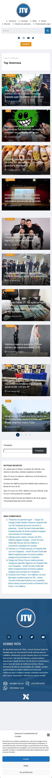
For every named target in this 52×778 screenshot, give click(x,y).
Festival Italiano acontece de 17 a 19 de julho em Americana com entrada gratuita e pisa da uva (24, 162)
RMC (8, 111)
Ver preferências (26, 772)
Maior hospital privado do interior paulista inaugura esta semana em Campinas (27, 531)
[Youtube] (28, 38)
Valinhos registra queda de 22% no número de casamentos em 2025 (23, 346)
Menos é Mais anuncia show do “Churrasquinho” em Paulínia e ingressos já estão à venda (22, 237)
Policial (10, 255)
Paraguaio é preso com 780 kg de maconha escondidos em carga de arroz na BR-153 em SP (23, 384)
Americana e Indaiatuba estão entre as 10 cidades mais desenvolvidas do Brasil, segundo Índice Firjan (25, 419)
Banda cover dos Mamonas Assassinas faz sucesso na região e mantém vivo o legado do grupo (24, 129)
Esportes (10, 75)
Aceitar (26, 759)
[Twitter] (33, 38)
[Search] (48, 31)
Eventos (10, 147)
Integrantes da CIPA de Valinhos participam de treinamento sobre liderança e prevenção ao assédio (23, 198)
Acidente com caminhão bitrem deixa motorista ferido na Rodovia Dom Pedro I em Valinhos (28, 583)
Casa (6, 58)
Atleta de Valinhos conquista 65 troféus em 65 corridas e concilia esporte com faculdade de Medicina (24, 94)
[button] (48, 735)
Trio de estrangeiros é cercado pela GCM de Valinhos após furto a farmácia (26, 274)
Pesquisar (8, 445)
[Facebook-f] (19, 38)
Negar (26, 766)
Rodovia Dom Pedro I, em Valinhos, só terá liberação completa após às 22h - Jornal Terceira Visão (26, 578)
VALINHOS (10, 180)
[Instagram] (24, 38)
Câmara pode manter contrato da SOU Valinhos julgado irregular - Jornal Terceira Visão (25, 540)
